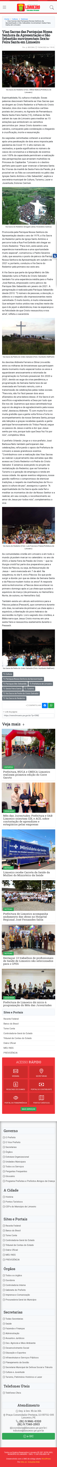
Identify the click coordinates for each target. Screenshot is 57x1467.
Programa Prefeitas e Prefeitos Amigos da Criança (30, 1181)
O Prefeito (10, 1137)
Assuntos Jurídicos (14, 1338)
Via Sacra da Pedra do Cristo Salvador (22, 693)
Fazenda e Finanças (15, 1328)
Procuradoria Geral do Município (20, 1299)
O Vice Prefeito (12, 1142)
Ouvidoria (10, 1280)
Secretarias (11, 1147)
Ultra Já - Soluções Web (30, 1462)
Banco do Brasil (11, 1023)
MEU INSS (8, 1048)
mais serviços (28, 1109)
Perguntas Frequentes (16, 1171)
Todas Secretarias (14, 1319)
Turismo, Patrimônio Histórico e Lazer (23, 1377)
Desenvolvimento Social (17, 1348)
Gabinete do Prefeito (15, 1290)
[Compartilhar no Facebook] (45, 705)
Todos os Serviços (14, 1166)
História (9, 1197)
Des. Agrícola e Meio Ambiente (20, 1343)
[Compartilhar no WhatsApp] (51, 705)
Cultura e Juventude (15, 1372)
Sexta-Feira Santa (13, 689)
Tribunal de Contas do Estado (17, 1038)
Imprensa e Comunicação (17, 1295)
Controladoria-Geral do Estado (18, 1033)
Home (6, 19)
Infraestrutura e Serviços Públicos (22, 1357)
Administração (12, 1333)
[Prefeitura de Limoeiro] (28, 7)
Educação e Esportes (15, 1352)
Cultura (15, 19)
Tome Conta (9, 1028)
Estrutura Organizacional (17, 1157)
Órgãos (9, 1152)
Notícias (24, 19)
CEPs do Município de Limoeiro (20, 1206)
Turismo (30, 689)
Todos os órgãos (13, 1275)
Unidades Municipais (15, 1161)
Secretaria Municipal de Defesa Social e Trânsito (29, 1367)
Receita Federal (11, 1019)
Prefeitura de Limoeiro (42, 684)
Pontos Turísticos (14, 1201)
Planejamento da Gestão (17, 1362)
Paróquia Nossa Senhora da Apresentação (24, 679)
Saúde (8, 1323)
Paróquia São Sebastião (16, 684)
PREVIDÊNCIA (10, 1052)
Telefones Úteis (13, 1392)
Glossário (10, 1176)
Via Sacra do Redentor (15, 698)
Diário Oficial (9, 1043)
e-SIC (30, 1436)
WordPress (46, 1459)
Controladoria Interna (15, 1285)
